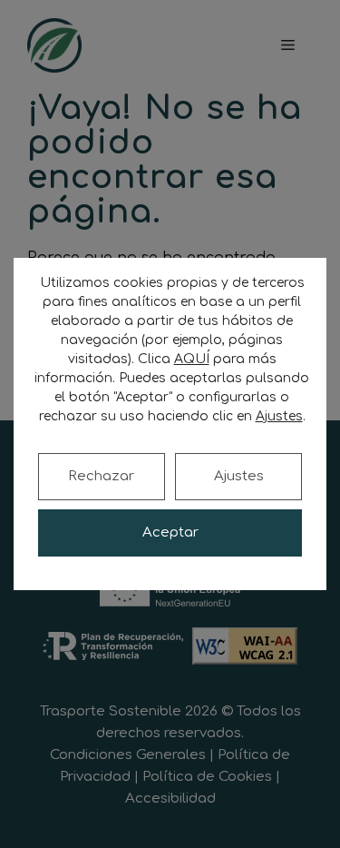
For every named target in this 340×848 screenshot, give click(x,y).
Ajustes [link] (279, 416)
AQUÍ (191, 359)
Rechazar (101, 476)
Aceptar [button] (170, 532)
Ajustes (239, 476)
